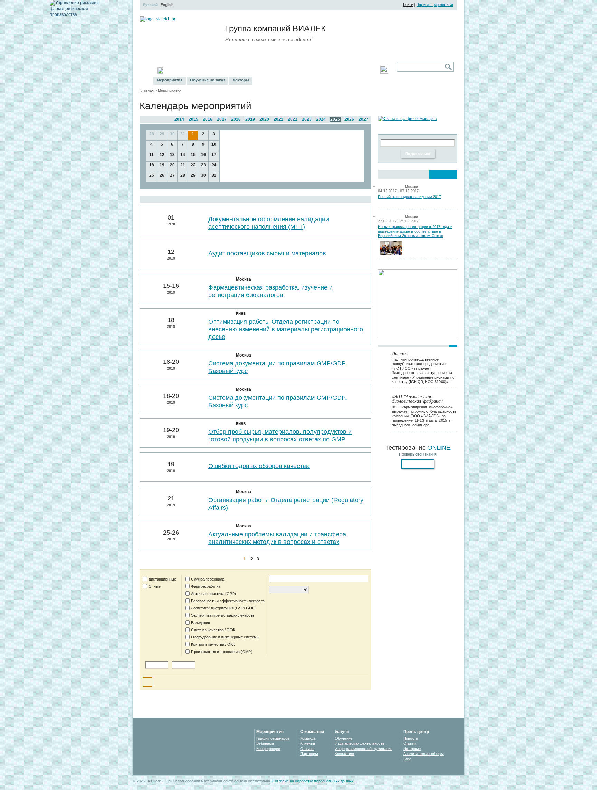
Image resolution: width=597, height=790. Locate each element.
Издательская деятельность (360, 743)
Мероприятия (169, 80)
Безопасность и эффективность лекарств (228, 601)
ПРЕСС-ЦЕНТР (290, 70)
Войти (408, 4)
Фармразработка (205, 586)
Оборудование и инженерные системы (225, 637)
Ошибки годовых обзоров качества (259, 465)
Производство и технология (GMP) (221, 652)
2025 (335, 119)
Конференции (268, 749)
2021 (278, 119)
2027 (363, 119)
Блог (407, 759)
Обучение (343, 738)
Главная (147, 90)
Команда (307, 738)
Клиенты (307, 743)
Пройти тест (417, 464)
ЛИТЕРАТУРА (229, 70)
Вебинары (265, 743)
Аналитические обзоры (423, 754)
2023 (307, 119)
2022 (292, 119)
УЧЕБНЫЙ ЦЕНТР (189, 70)
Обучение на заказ (207, 80)
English (167, 5)
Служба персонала (207, 579)
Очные (155, 586)
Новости (410, 738)
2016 (207, 119)
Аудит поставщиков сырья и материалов (267, 253)
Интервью (412, 749)
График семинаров (273, 738)
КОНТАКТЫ (361, 70)
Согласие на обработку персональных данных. (313, 781)
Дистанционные (162, 579)
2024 (321, 119)
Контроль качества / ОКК (213, 644)
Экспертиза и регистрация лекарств (222, 615)
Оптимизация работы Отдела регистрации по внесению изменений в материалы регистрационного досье (285, 329)
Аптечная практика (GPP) (213, 594)
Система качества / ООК (213, 630)
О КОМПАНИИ (327, 70)
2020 (264, 119)
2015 (193, 119)
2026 (349, 119)
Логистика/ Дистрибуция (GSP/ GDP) (223, 608)
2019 (250, 119)
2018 (236, 119)
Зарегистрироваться (435, 4)
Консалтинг (344, 754)
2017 (222, 119)
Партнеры (309, 754)
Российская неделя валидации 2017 (409, 197)
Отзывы (307, 749)
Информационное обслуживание (363, 749)
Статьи (409, 743)
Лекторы (241, 80)
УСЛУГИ (258, 70)
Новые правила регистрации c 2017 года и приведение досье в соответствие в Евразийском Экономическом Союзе (415, 231)
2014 (179, 119)
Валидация (200, 623)
